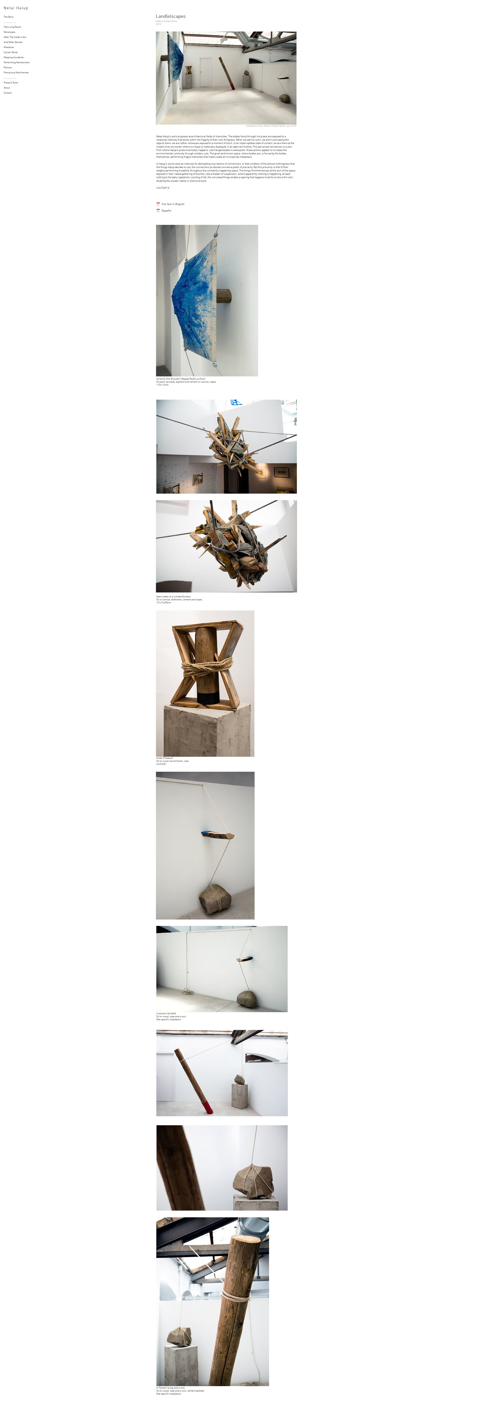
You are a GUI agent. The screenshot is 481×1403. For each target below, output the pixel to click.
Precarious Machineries (8, 72)
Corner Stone (8, 52)
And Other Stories (8, 42)
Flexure (8, 67)
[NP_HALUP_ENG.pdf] (158, 204)
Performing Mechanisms (8, 62)
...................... (8, 22)
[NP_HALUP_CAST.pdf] (158, 211)
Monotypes (8, 32)
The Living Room (8, 27)
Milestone (8, 47)
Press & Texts (8, 82)
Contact (8, 93)
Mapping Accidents (8, 57)
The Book (8, 17)
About (7, 87)
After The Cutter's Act (8, 37)
